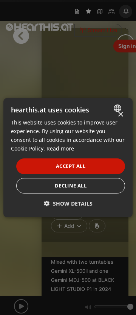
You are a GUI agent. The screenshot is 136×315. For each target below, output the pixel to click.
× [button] (120, 114)
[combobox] (118, 108)
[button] (68, 203)
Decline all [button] (71, 185)
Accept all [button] (70, 166)
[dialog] (68, 157)
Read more (60, 148)
